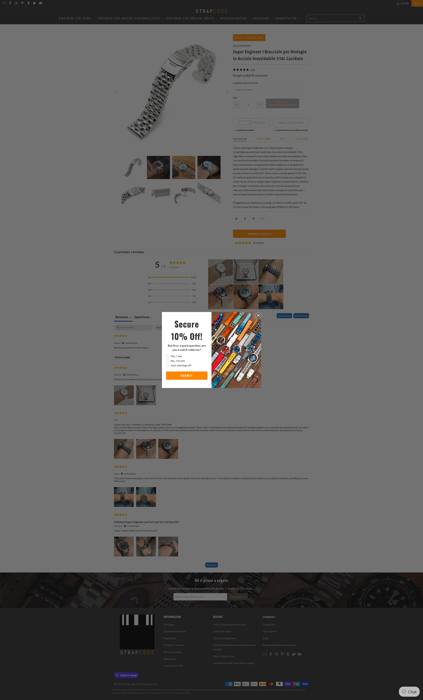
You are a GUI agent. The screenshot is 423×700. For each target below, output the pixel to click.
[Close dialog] (258, 315)
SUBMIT (186, 376)
